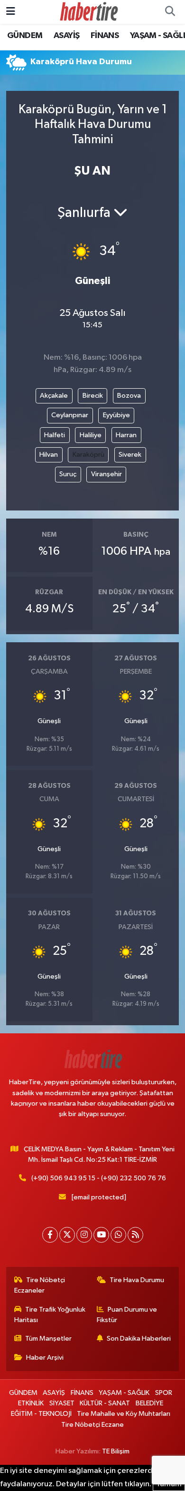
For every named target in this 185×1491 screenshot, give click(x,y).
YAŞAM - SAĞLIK (124, 1392)
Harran (126, 435)
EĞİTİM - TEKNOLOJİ (41, 1413)
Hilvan (48, 454)
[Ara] (170, 12)
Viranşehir (106, 474)
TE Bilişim (116, 1451)
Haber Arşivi (45, 1357)
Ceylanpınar (69, 415)
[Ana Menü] (10, 12)
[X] (67, 1235)
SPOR (163, 1392)
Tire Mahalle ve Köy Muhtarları (123, 1413)
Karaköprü (88, 454)
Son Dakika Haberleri (139, 1338)
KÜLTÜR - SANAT (105, 1403)
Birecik (93, 395)
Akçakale (54, 395)
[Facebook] (50, 1235)
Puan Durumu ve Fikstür (127, 1315)
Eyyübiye (116, 415)
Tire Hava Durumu (137, 1280)
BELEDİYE (149, 1403)
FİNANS (105, 35)
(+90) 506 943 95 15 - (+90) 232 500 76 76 (98, 1178)
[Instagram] (84, 1235)
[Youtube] (101, 1235)
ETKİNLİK (31, 1403)
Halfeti (54, 435)
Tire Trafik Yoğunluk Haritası (50, 1315)
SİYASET (61, 1403)
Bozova (129, 395)
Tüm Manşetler (48, 1338)
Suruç (67, 474)
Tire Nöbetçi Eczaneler (39, 1285)
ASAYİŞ (66, 35)
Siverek (130, 454)
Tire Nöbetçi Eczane (92, 1424)
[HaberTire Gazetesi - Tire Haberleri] (88, 12)
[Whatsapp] (118, 1235)
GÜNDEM (24, 35)
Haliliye (91, 435)
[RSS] (135, 1235)
